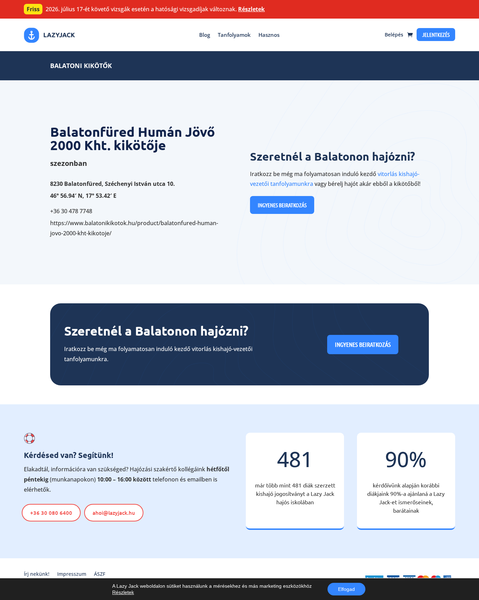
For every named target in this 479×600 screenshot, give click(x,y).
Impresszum (71, 574)
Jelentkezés (436, 34)
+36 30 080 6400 (51, 512)
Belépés (394, 34)
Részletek (251, 9)
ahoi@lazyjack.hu (114, 512)
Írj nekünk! (36, 574)
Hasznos (268, 34)
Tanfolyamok (234, 34)
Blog (204, 34)
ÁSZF (99, 574)
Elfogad (346, 589)
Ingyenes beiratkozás (282, 205)
